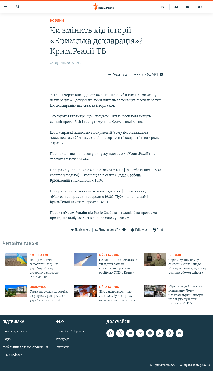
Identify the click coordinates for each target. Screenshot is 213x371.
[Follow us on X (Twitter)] (120, 333)
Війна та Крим (109, 255)
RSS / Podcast (12, 355)
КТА (175, 7)
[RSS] (160, 333)
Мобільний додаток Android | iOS (26, 347)
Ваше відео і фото (15, 331)
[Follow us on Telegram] (140, 333)
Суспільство (39, 255)
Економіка (38, 287)
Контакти (61, 347)
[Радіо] (200, 7)
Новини (57, 21)
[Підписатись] (179, 333)
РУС (163, 7)
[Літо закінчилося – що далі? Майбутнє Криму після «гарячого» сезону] (85, 291)
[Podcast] (169, 333)
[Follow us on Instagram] (150, 333)
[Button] (118, 75)
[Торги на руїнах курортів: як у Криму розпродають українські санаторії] (16, 291)
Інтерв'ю (174, 255)
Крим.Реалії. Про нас (69, 331)
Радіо (6, 339)
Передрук (61, 339)
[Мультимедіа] (187, 7)
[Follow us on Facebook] (110, 333)
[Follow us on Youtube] (130, 333)
